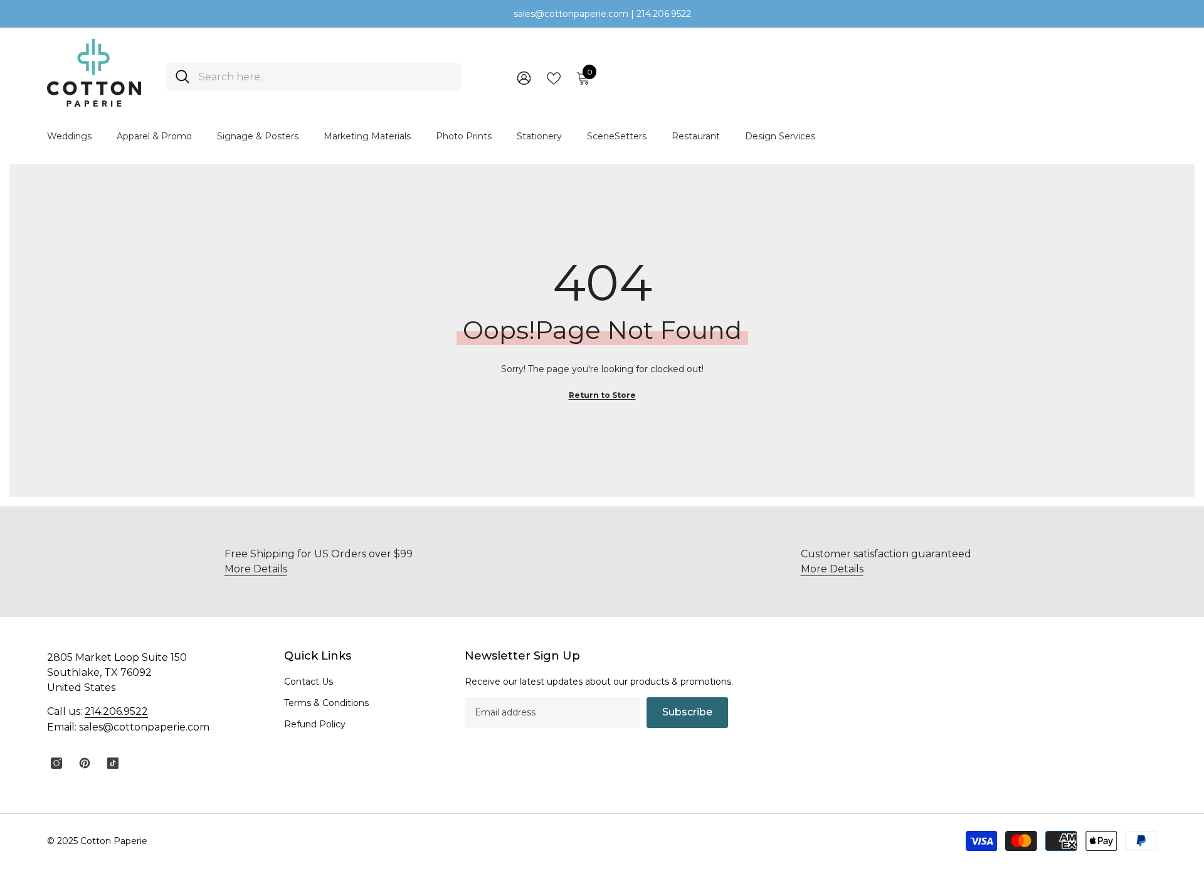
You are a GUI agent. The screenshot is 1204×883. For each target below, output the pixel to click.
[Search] (313, 77)
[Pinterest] (84, 763)
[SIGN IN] (524, 77)
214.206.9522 (116, 711)
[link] (886, 562)
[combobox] (325, 77)
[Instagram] (56, 763)
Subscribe (687, 712)
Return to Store (602, 395)
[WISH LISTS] (554, 77)
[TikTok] (112, 763)
